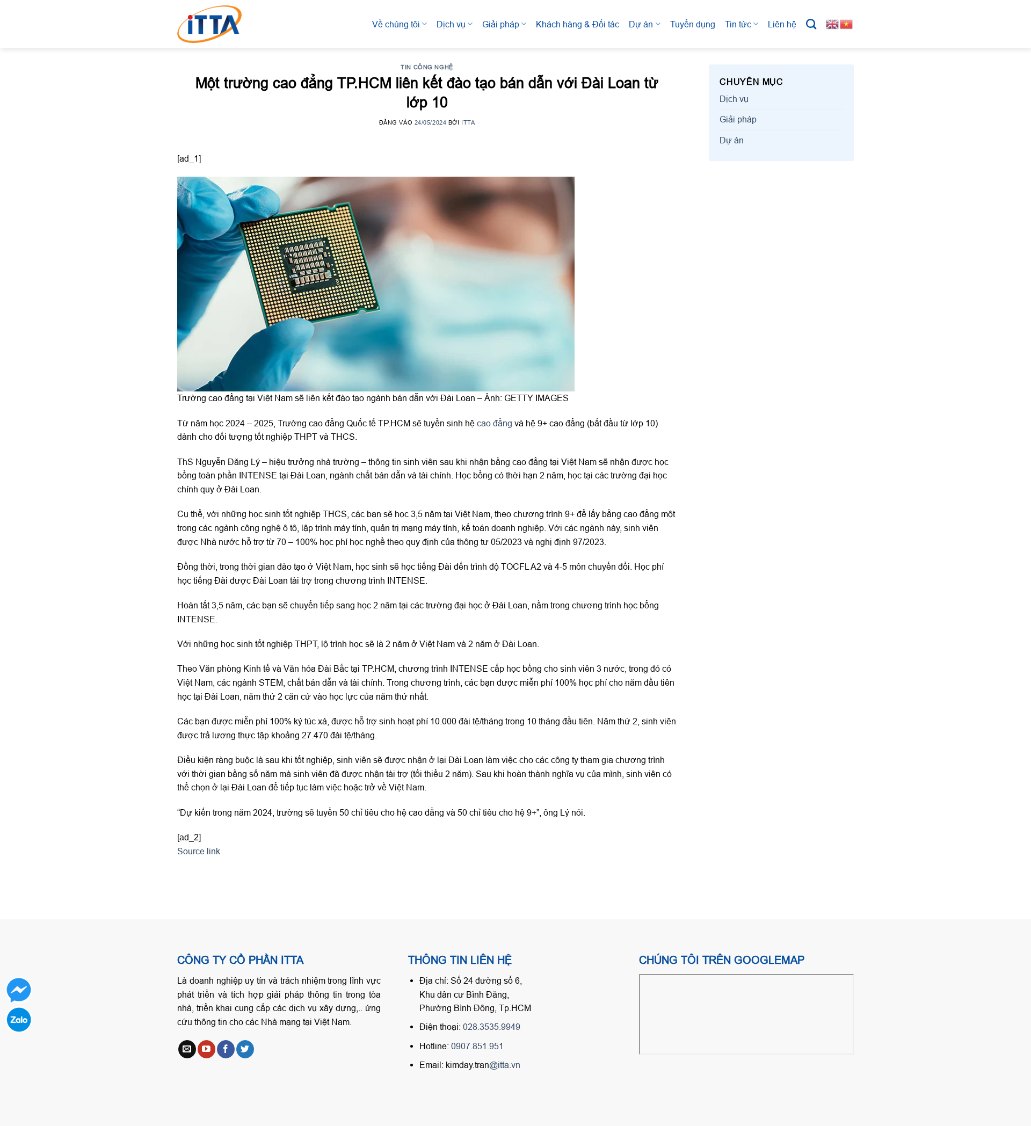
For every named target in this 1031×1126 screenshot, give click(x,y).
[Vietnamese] (847, 23)
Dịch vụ (451, 24)
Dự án (641, 24)
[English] (833, 23)
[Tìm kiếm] (811, 23)
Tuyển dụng (692, 24)
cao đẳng (495, 423)
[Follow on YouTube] (206, 1049)
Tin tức (738, 24)
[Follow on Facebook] (226, 1049)
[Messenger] (18, 990)
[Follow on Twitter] (245, 1049)
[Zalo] (18, 1019)
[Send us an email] (187, 1049)
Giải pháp (500, 24)
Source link (198, 851)
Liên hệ (782, 24)
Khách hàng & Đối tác (577, 24)
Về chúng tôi (396, 24)
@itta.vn (504, 1065)
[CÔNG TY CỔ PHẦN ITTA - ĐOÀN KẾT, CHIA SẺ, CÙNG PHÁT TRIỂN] (220, 24)
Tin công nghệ (427, 67)
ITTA (468, 122)
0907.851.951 (477, 1046)
